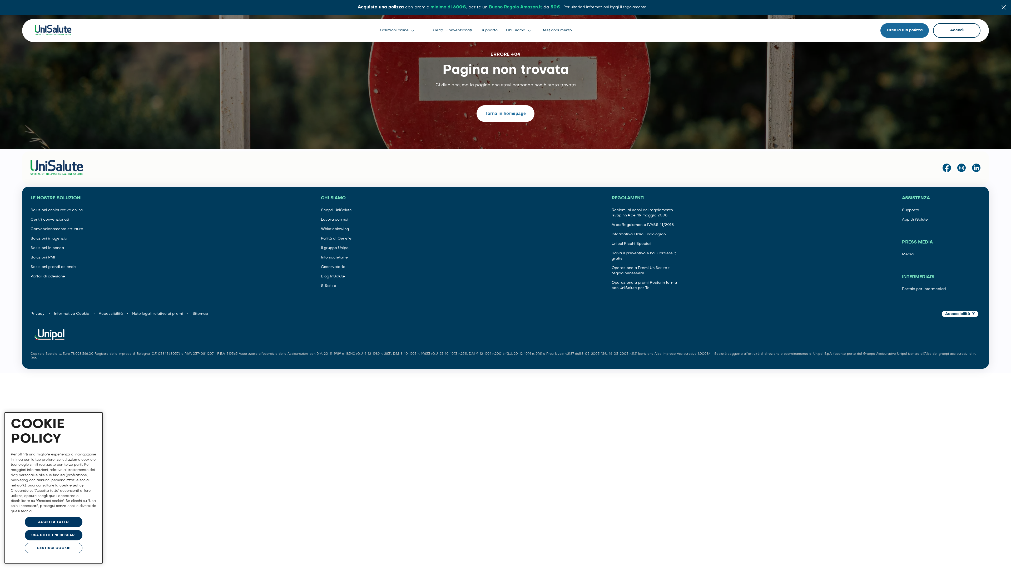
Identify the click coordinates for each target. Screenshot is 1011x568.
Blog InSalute (333, 276)
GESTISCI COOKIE (53, 548)
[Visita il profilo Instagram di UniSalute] (961, 168)
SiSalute (328, 286)
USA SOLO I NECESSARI (53, 535)
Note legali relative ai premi (157, 314)
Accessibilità (111, 314)
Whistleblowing (335, 229)
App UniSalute (915, 219)
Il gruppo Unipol (335, 248)
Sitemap (200, 314)
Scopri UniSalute (336, 210)
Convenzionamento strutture (57, 229)
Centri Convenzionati (452, 30)
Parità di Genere (336, 238)
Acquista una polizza (381, 7)
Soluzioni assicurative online (57, 210)
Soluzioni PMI (43, 257)
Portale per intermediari (924, 289)
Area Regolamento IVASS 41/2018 (643, 225)
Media (908, 254)
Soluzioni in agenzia (49, 238)
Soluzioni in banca (47, 248)
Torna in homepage (505, 113)
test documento (557, 30)
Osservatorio (333, 267)
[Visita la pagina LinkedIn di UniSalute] (976, 168)
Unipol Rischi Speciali (631, 244)
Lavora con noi (334, 219)
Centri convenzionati (50, 219)
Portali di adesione (48, 276)
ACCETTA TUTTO (53, 522)
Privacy (37, 314)
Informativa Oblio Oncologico (639, 234)
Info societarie (334, 257)
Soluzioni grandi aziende (53, 267)
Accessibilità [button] (957, 314)
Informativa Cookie (71, 314)
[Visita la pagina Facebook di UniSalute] (947, 168)
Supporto (489, 30)
